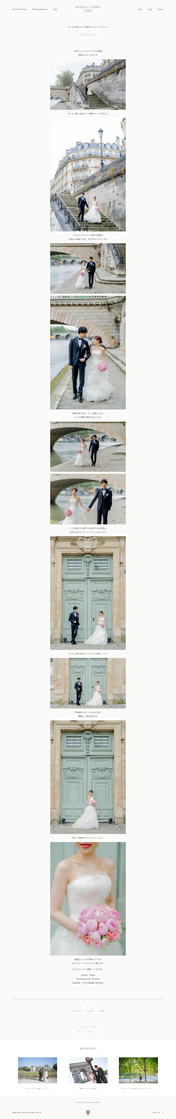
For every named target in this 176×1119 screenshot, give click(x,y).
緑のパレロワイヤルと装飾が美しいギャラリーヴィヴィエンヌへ (138, 1073)
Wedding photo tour (40, 9)
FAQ (150, 9)
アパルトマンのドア (77, 1011)
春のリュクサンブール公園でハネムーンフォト (37, 1073)
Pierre (95, 34)
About (139, 9)
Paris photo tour (85, 34)
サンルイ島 (90, 1011)
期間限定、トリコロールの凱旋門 (88, 1073)
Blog (55, 9)
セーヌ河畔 (101, 1011)
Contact (160, 9)
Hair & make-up (19, 9)
